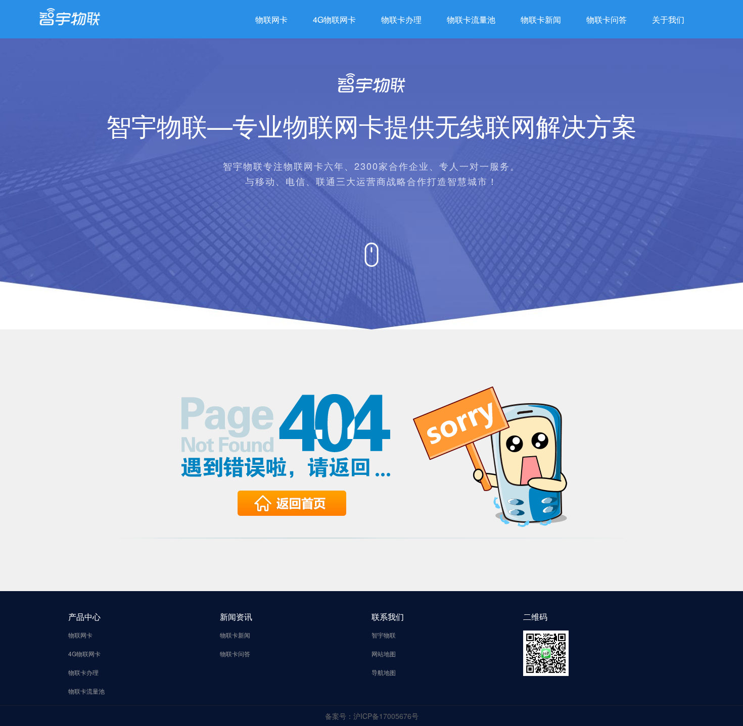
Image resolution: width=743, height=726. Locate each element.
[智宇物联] (69, 16)
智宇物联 (384, 635)
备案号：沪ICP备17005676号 (372, 716)
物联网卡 (271, 19)
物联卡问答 (606, 19)
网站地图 (384, 653)
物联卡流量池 (471, 19)
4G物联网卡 (334, 19)
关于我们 (668, 19)
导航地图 (384, 672)
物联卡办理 (401, 19)
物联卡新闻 (541, 19)
